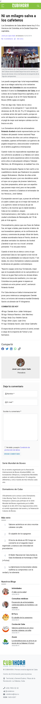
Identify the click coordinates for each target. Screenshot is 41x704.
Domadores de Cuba (12, 489)
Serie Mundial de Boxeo (14, 463)
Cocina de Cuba (18, 624)
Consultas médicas (20, 599)
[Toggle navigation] (38, 6)
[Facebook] (3, 349)
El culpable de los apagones (20, 534)
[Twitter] (7, 349)
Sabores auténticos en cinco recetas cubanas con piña (22, 629)
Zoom (14, 637)
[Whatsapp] (15, 349)
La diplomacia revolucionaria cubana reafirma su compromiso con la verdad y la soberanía (19, 570)
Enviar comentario (12, 454)
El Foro (15, 614)
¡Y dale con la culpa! (19, 592)
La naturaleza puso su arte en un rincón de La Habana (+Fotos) (24, 642)
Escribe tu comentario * (12, 411)
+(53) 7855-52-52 (12, 688)
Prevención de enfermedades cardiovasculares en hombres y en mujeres (24, 604)
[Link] (19, 349)
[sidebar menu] (2, 6)
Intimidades (17, 588)
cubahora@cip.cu (12, 694)
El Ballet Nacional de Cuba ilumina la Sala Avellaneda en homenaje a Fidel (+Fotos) (19, 558)
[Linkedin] (11, 349)
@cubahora (9, 691)
